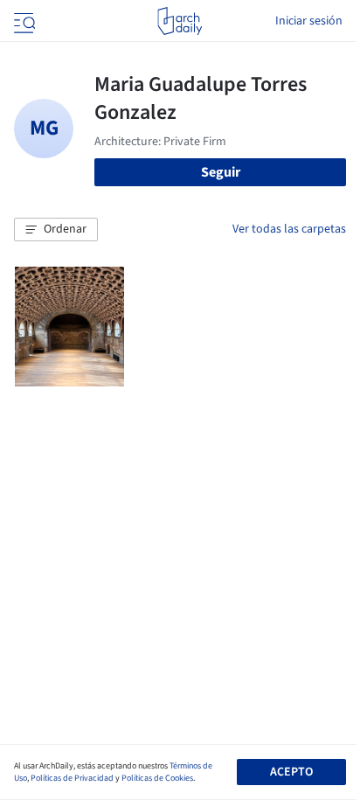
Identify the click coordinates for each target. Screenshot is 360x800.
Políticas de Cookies (157, 778)
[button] (56, 230)
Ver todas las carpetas (289, 229)
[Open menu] (22, 21)
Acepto (291, 772)
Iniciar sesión (309, 21)
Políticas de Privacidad (72, 778)
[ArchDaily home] (179, 21)
